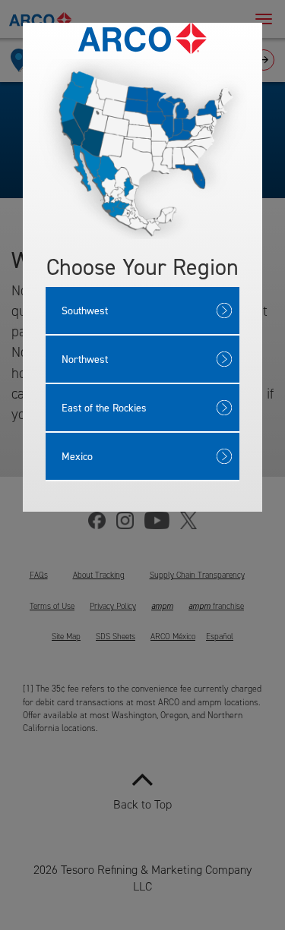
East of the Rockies (104, 407)
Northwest (85, 358)
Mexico (77, 455)
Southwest (85, 310)
